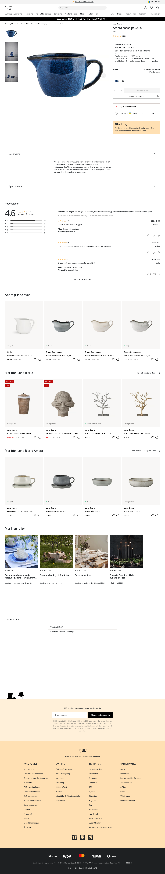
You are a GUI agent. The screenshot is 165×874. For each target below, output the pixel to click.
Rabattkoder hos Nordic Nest (100, 827)
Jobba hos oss (126, 783)
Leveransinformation (32, 792)
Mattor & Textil (71, 14)
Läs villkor (82, 731)
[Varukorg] (157, 8)
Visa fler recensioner (82, 279)
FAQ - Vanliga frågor (32, 787)
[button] (119, 36)
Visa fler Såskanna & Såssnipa (62, 632)
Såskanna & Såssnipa (38, 24)
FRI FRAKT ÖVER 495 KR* (84, 2)
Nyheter (119, 14)
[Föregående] (26, 75)
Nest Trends (94, 814)
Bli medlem (155, 59)
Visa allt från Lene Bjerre (147, 373)
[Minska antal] (114, 90)
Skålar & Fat (25, 24)
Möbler (83, 14)
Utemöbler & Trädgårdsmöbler (68, 796)
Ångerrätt (27, 827)
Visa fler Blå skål (56, 627)
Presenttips (93, 809)
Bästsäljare (93, 796)
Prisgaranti (28, 814)
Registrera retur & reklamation (36, 778)
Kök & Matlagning (43, 14)
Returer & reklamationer (33, 774)
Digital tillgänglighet (31, 823)
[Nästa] (103, 75)
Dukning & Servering (13, 14)
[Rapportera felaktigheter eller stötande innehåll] (158, 236)
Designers (93, 778)
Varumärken (131, 14)
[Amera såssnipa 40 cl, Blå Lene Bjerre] (65, 75)
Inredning (29, 14)
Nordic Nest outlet (127, 800)
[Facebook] (75, 837)
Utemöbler (93, 14)
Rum (112, 14)
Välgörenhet (125, 796)
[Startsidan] (9, 8)
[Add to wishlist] (35, 359)
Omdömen (124, 774)
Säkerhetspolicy (30, 805)
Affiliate (123, 787)
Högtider (92, 800)
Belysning (58, 14)
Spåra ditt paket (30, 796)
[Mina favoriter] (151, 8)
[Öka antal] (121, 90)
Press (122, 792)
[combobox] (154, 2)
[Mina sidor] (146, 8)
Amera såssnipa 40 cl (55, 24)
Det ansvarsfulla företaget (130, 778)
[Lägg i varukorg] (39, 359)
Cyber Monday (95, 823)
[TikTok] (90, 837)
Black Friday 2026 (96, 818)
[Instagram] (82, 837)
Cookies (27, 809)
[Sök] (61, 8)
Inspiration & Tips (95, 769)
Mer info (154, 113)
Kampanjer (143, 14)
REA (90, 787)
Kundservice (29, 769)
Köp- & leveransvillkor (32, 800)
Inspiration (155, 14)
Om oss (123, 769)
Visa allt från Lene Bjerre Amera (144, 451)
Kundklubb (28, 783)
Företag (27, 818)
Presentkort (60, 800)
